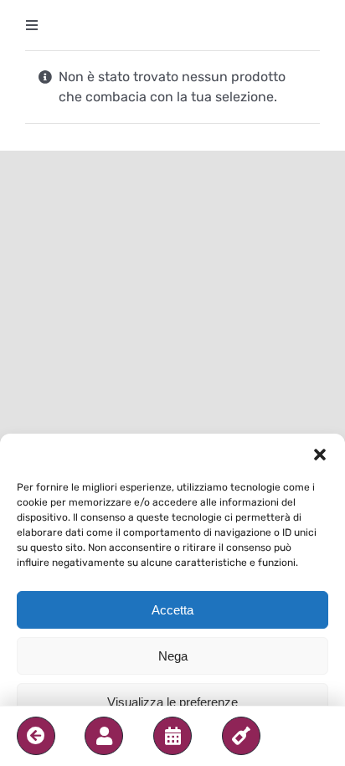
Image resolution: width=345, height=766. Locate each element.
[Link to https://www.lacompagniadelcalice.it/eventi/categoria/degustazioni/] (172, 736)
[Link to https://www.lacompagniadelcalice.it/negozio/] (241, 736)
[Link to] (36, 736)
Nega (173, 656)
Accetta (172, 610)
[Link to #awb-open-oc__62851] (104, 736)
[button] (320, 454)
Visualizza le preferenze (172, 702)
